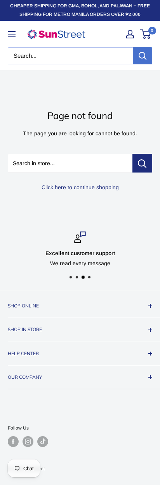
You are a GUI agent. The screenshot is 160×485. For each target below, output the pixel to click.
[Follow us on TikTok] (42, 441)
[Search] (142, 55)
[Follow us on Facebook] (13, 441)
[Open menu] (12, 34)
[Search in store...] (142, 163)
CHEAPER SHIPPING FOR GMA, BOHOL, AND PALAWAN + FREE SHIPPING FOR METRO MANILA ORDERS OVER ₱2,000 (80, 10)
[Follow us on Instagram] (28, 441)
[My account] (130, 34)
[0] (146, 34)
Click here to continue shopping (80, 187)
